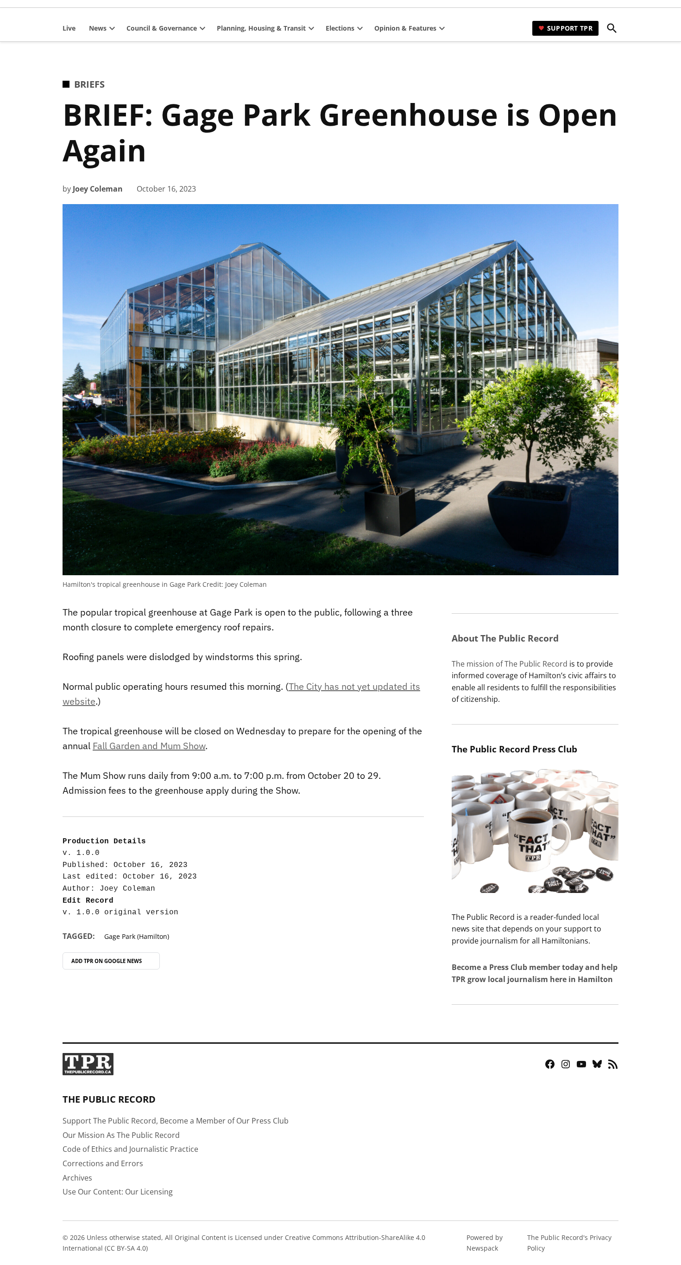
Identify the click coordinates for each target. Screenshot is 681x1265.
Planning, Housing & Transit (261, 28)
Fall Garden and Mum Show (149, 745)
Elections (340, 28)
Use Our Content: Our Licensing (118, 1192)
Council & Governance (161, 28)
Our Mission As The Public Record (121, 1135)
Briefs (89, 84)
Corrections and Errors (103, 1163)
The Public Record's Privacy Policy (569, 1242)
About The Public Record (505, 638)
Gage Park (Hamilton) (136, 936)
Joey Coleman (98, 189)
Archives (77, 1178)
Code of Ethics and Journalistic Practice (130, 1149)
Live (69, 28)
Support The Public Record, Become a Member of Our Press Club (176, 1121)
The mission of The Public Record (510, 664)
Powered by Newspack (485, 1242)
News (98, 28)
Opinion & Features (405, 28)
